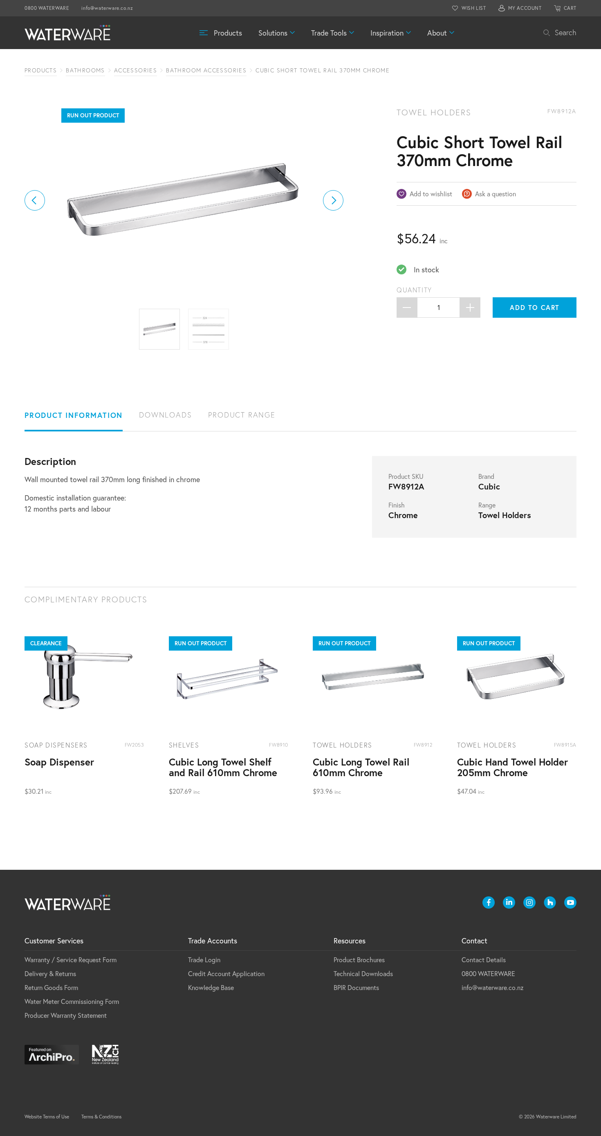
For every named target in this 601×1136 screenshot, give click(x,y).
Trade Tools (329, 33)
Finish (396, 505)
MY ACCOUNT (525, 8)
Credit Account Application (226, 973)
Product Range (241, 415)
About (437, 33)
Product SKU (406, 476)
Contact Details (484, 959)
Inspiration (387, 33)
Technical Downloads (363, 973)
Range (487, 505)
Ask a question (495, 193)
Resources (350, 940)
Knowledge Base (211, 987)
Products (228, 33)
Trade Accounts (212, 940)
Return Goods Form (51, 987)
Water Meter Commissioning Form (72, 1001)
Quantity (414, 290)
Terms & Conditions (101, 1117)
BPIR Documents (356, 987)
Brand (486, 476)
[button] (35, 200)
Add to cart (535, 307)
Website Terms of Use (47, 1117)
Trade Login (204, 959)
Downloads (165, 415)
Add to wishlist (431, 193)
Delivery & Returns (50, 973)
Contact (474, 940)
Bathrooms (85, 70)
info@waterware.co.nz (107, 8)
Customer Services (54, 940)
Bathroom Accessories (206, 70)
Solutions (272, 33)
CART (570, 8)
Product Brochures (359, 959)
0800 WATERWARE (47, 8)
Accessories (135, 70)
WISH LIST (474, 8)
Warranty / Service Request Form (71, 959)
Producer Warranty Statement (66, 1015)
